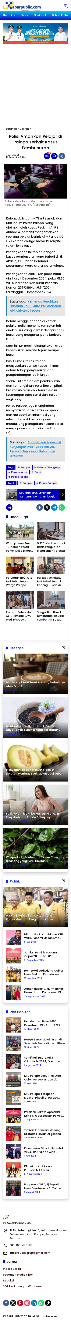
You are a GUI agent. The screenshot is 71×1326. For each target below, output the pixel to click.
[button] (65, 5)
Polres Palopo (20, 477)
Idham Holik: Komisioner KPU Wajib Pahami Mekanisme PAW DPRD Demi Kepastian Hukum (43, 936)
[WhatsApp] (62, 507)
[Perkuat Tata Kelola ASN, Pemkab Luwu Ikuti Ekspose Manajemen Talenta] (20, 600)
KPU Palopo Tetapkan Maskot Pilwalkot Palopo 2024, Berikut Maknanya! (41, 1096)
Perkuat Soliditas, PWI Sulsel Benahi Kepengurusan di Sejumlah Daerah (49, 581)
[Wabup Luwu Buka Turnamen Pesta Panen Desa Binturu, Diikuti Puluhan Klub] (20, 531)
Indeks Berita (12, 1269)
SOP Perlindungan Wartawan (23, 1286)
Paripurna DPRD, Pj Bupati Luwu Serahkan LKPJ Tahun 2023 (42, 1186)
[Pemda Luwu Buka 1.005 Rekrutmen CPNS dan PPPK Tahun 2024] (13, 1025)
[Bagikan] (62, 156)
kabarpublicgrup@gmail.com (29, 1253)
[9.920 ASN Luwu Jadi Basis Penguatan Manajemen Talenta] (51, 531)
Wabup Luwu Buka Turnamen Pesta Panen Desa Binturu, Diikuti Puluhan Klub (19, 547)
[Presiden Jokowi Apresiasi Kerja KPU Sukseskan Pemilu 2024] (13, 1115)
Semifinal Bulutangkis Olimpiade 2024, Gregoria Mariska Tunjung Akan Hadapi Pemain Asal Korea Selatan (42, 1059)
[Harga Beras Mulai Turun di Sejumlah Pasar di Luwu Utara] (13, 1043)
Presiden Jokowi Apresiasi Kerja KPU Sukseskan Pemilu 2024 (43, 1114)
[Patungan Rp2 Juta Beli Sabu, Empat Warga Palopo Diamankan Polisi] (20, 565)
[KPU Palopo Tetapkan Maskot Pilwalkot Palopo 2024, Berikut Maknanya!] (13, 1097)
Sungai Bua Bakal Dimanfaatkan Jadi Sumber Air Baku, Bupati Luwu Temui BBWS (50, 616)
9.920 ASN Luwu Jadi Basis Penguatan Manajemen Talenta (51, 547)
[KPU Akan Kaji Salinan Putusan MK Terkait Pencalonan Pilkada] (13, 1169)
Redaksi (8, 1280)
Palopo (25, 467)
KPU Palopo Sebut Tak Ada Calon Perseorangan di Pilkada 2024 (42, 1077)
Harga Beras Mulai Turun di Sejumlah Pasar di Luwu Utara (44, 1041)
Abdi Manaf (12, 155)
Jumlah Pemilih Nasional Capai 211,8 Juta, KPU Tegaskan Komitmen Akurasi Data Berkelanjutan (44, 954)
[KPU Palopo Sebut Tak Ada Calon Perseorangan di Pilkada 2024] (13, 1079)
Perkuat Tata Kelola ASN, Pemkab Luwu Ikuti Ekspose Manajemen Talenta (20, 616)
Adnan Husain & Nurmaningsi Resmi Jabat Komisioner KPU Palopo (44, 990)
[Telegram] (54, 507)
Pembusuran (19, 472)
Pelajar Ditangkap (48, 467)
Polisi (37, 472)
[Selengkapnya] (63, 647)
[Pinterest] (20, 1303)
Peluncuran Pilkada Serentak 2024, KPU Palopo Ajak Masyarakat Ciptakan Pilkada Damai (44, 1150)
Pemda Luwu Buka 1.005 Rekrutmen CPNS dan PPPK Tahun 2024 (42, 1023)
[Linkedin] (34, 1303)
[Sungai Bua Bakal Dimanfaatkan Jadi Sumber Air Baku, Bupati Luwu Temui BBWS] (51, 600)
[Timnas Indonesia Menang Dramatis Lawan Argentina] (13, 1133)
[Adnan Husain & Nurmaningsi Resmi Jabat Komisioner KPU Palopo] (13, 992)
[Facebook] (39, 507)
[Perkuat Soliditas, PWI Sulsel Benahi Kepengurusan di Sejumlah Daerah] (51, 565)
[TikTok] (48, 1303)
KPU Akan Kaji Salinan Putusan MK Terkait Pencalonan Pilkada (38, 1168)
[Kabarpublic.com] (22, 5)
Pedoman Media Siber (18, 1275)
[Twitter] (47, 507)
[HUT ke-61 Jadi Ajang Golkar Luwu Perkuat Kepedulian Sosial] (13, 974)
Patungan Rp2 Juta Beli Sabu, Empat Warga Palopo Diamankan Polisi (19, 581)
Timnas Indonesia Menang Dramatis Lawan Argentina (42, 1132)
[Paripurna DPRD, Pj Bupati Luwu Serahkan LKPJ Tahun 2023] (13, 1188)
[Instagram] (27, 1303)
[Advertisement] (35, 81)
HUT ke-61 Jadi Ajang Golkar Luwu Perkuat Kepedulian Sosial (43, 972)
